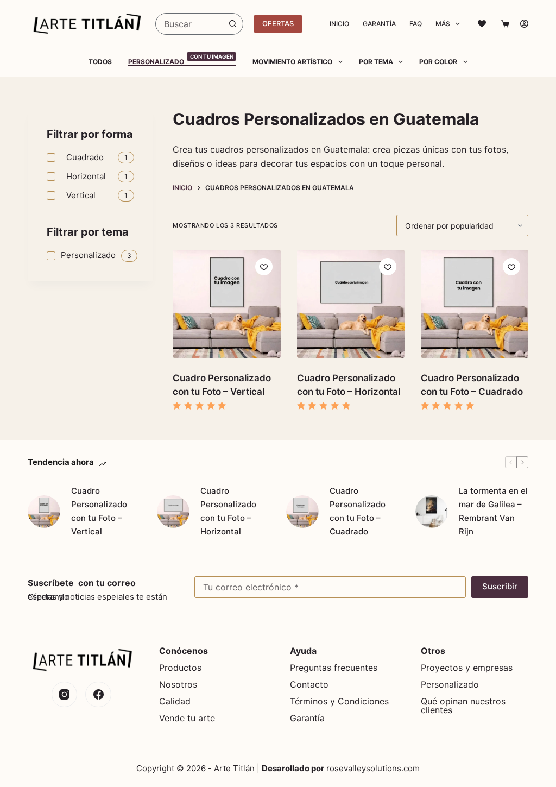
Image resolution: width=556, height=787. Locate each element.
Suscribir (499, 586)
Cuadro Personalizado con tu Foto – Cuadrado (358, 511)
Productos (180, 667)
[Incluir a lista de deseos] (264, 266)
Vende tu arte (187, 718)
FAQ (415, 24)
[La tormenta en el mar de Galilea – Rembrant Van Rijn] (431, 511)
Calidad (175, 701)
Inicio (339, 24)
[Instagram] (65, 695)
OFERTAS (278, 23)
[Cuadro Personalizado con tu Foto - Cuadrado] (474, 303)
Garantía (379, 24)
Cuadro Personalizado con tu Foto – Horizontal (228, 511)
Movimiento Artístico (292, 62)
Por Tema (376, 62)
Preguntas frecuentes (333, 667)
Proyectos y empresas (467, 667)
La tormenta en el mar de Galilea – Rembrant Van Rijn (493, 511)
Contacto (309, 684)
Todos (100, 62)
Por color (438, 62)
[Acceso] (524, 24)
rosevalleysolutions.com (373, 768)
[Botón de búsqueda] (232, 24)
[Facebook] (98, 695)
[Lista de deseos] (482, 24)
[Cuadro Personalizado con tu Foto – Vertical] (44, 511)
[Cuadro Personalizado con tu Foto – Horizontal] (173, 511)
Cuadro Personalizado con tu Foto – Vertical (99, 511)
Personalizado (180, 62)
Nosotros (178, 684)
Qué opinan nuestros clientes (463, 705)
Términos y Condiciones (339, 701)
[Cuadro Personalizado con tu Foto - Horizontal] (351, 303)
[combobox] (189, 24)
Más (442, 24)
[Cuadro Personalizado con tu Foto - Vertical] (226, 303)
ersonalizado (452, 684)
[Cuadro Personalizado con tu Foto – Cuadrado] (302, 511)
